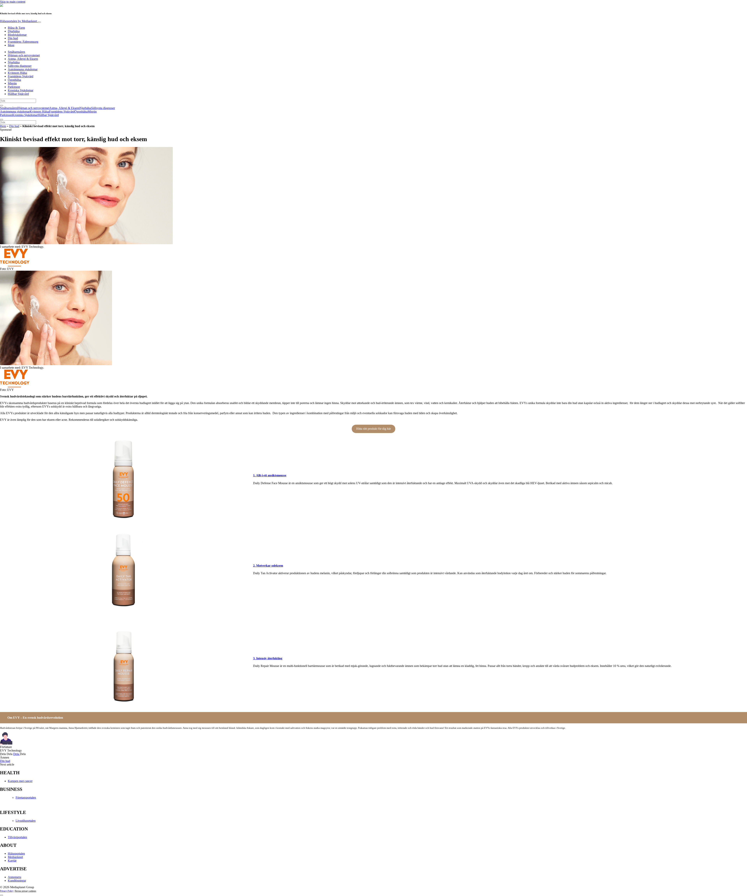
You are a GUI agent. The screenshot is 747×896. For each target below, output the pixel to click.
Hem (3, 126)
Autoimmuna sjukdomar (23, 69)
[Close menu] (1, 119)
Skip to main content (12, 1)
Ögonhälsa (14, 79)
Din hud (13, 38)
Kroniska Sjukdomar (20, 90)
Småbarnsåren (16, 51)
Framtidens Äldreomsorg (23, 41)
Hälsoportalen (18, 21)
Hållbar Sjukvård (18, 93)
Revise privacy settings (25, 891)
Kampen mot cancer (20, 781)
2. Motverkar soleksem (268, 565)
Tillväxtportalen (17, 837)
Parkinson (14, 86)
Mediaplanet (15, 857)
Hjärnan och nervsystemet (24, 55)
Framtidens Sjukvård (20, 76)
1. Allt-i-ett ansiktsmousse (269, 475)
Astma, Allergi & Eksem (23, 58)
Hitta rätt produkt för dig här (373, 428)
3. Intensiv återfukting (267, 658)
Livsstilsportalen (26, 820)
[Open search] (1, 105)
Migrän (12, 83)
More (11, 45)
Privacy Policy (6, 891)
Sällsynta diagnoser (20, 65)
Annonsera (14, 877)
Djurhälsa (14, 31)
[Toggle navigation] (39, 22)
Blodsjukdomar (17, 34)
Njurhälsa (14, 62)
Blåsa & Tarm (16, 27)
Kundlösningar (17, 880)
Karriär (12, 860)
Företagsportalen (26, 797)
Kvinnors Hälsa (17, 72)
